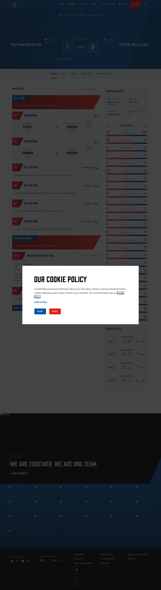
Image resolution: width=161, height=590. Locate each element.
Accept (40, 311)
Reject (55, 311)
